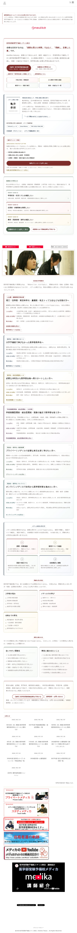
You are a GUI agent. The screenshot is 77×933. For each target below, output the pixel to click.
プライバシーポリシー (38, 927)
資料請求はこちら (40, 74)
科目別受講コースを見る (14, 400)
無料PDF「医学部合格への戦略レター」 (20, 74)
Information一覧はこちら (64, 783)
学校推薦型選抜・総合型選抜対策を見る (18, 438)
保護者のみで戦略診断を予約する (44, 229)
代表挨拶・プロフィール (14, 131)
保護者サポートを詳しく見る (18, 229)
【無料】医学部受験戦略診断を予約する (27, 697)
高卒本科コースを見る (13, 330)
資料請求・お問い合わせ (54, 696)
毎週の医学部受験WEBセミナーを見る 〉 (18, 170)
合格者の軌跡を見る (12, 326)
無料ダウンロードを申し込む (38, 163)
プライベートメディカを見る (15, 474)
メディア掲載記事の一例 (31, 131)
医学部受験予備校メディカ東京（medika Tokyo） (34, 930)
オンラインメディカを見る (14, 515)
